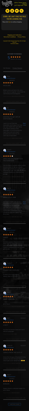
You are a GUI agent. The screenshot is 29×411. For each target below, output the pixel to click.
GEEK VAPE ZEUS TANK (17, 217)
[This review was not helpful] (24, 101)
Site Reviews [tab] (6, 68)
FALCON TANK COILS (16, 363)
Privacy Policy (22, 37)
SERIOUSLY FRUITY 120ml (17, 176)
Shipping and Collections (14, 35)
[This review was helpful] (21, 101)
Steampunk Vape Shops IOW (16, 40)
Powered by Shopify (15, 43)
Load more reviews (14, 404)
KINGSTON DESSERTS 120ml (18, 306)
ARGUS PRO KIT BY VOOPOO (18, 96)
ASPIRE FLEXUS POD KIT (17, 138)
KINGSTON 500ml (16, 393)
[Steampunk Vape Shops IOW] (7, 4)
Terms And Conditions (10, 37)
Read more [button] (24, 124)
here (9, 22)
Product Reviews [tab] (17, 68)
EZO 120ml (14, 334)
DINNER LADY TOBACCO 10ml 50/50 (17, 280)
